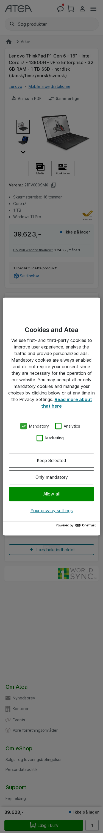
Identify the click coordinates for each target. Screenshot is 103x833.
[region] (51, 417)
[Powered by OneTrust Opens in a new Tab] (77, 526)
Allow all (51, 494)
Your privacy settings (51, 510)
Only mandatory (51, 477)
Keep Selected (51, 460)
